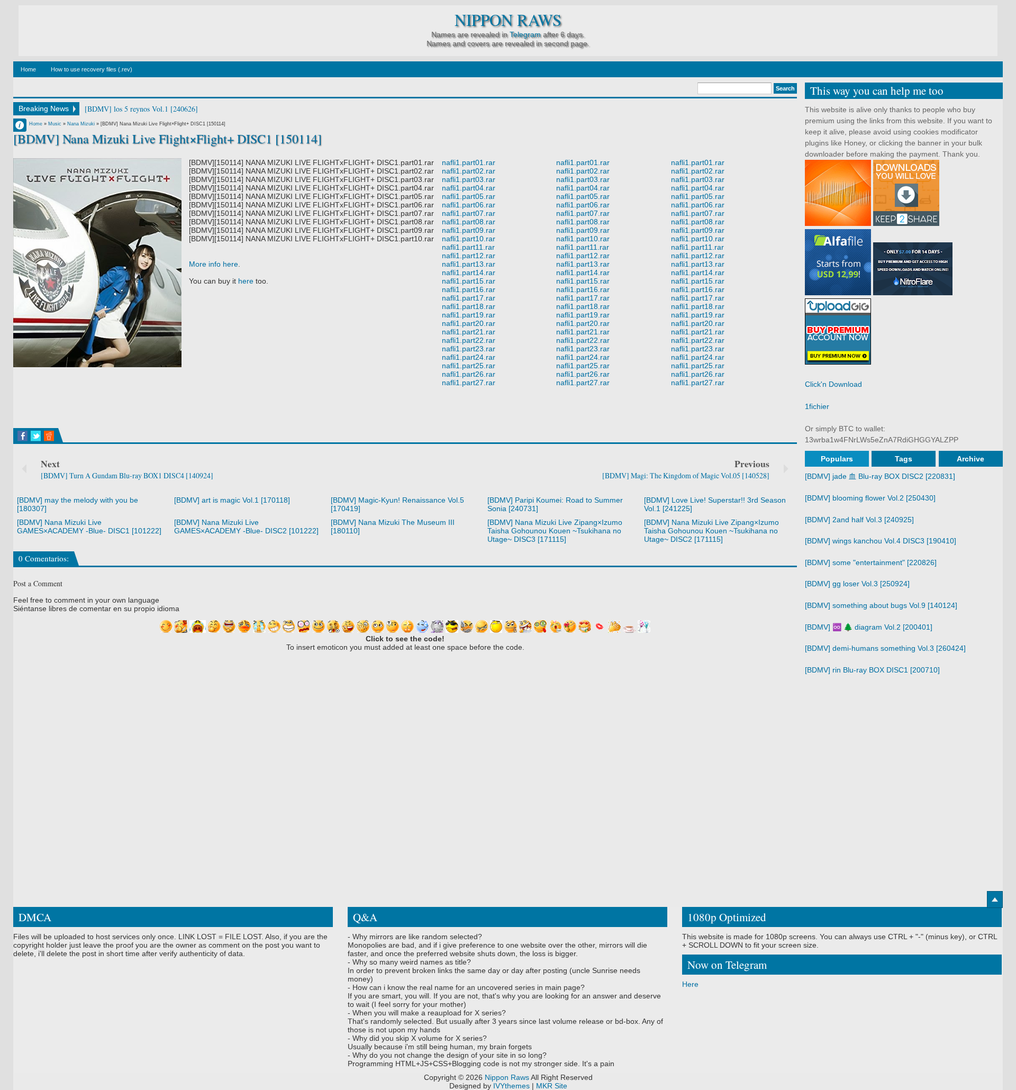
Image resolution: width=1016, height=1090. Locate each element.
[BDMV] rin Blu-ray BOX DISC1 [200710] (872, 670)
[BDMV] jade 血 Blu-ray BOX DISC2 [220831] (880, 476)
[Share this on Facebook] (22, 436)
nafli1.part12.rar (468, 255)
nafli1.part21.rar (468, 332)
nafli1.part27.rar (468, 382)
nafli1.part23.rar (468, 348)
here (245, 281)
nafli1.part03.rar (468, 179)
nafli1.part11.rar (468, 247)
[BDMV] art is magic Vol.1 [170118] (232, 500)
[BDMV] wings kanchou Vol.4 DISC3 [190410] (880, 541)
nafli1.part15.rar (468, 281)
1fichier (817, 406)
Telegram (525, 34)
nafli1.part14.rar (468, 272)
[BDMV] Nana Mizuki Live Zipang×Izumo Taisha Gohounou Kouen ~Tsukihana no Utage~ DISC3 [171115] (554, 530)
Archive (970, 459)
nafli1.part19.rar (468, 315)
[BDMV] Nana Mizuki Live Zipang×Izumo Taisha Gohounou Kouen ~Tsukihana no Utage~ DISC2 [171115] (711, 530)
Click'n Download (833, 384)
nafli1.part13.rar (468, 264)
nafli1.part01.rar (468, 162)
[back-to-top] (995, 899)
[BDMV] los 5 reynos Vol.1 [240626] (141, 109)
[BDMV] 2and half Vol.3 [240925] (859, 519)
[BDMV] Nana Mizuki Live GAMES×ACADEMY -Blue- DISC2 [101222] (246, 526)
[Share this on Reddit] (49, 436)
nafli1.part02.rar (468, 171)
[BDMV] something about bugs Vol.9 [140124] (881, 605)
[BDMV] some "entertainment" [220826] (871, 562)
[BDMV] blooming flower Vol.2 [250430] (870, 498)
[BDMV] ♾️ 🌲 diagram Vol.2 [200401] (868, 627)
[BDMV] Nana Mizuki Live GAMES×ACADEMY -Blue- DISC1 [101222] (89, 526)
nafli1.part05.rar (468, 196)
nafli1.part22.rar (468, 340)
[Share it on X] (36, 436)
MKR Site (551, 1086)
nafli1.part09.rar (468, 230)
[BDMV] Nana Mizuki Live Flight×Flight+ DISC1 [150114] (167, 138)
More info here (213, 264)
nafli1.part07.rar (468, 213)
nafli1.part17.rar (468, 298)
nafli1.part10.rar (468, 238)
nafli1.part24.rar (468, 357)
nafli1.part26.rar (468, 374)
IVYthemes (511, 1086)
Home (28, 69)
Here (690, 984)
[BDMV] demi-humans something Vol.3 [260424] (885, 648)
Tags (903, 459)
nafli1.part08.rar (468, 221)
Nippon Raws (508, 20)
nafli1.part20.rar (468, 323)
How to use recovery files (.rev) (91, 69)
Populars (837, 459)
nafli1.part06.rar (468, 205)
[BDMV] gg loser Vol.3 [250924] (857, 583)
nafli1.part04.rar (468, 188)
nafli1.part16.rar (468, 289)
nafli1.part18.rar (468, 306)
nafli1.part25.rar (468, 365)
